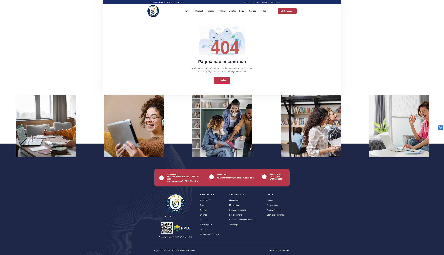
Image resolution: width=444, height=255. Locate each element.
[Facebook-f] (175, 217)
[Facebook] (285, 2)
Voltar (223, 80)
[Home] (153, 11)
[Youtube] (293, 2)
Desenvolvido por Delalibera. (279, 250)
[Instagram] (289, 2)
